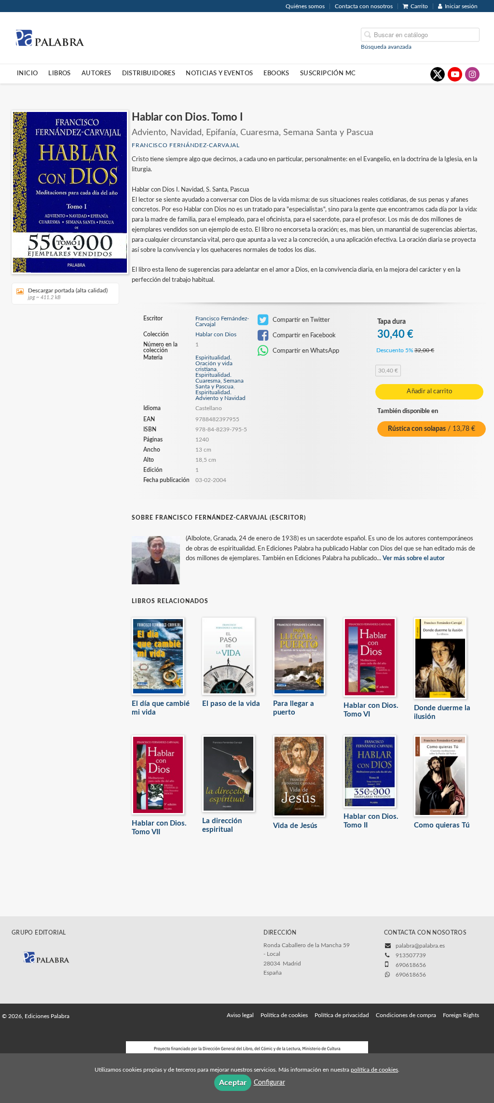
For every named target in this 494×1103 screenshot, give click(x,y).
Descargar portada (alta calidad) (68, 294)
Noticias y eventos (219, 73)
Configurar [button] (269, 1082)
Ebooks (276, 73)
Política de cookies (284, 1015)
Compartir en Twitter (300, 320)
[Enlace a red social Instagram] (472, 74)
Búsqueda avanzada (386, 46)
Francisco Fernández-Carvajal (186, 145)
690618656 (411, 975)
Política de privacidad (342, 1015)
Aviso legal (240, 1015)
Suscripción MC (328, 73)
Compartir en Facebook (303, 335)
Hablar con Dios (215, 334)
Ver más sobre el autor (414, 558)
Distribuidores (149, 73)
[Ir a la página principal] (50, 37)
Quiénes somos (305, 6)
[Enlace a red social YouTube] (455, 74)
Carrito (419, 6)
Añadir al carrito (429, 391)
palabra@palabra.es (420, 946)
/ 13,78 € (431, 429)
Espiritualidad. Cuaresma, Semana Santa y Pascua (219, 380)
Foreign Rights (461, 1015)
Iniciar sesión (461, 6)
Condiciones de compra (406, 1015)
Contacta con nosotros (364, 6)
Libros (59, 73)
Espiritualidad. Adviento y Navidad (220, 395)
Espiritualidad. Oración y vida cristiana (214, 363)
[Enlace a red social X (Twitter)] (437, 74)
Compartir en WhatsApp (305, 351)
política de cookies (374, 1070)
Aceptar (233, 1083)
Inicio (27, 73)
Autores (96, 73)
